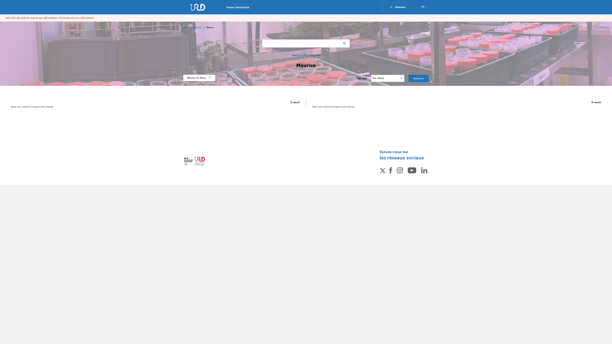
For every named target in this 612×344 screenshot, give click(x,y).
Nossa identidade (237, 7)
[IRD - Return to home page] (197, 7)
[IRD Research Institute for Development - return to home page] (194, 161)
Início (184, 27)
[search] (404, 7)
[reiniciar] (337, 43)
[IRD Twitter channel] (383, 170)
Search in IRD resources (306, 55)
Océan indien (196, 27)
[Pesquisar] (345, 43)
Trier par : (362, 78)
